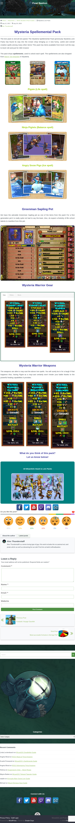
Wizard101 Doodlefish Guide (26, 752)
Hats (4, 295)
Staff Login (15, 818)
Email (4, 593)
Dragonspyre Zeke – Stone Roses (19, 770)
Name (4, 584)
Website (5, 601)
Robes (12, 295)
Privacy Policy (5, 818)
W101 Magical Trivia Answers (22, 757)
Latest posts (23, 536)
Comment (6, 566)
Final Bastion (39, 3)
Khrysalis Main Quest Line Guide (18, 778)
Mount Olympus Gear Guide (17, 783)
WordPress (12, 820)
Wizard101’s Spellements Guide (26, 761)
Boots (19, 295)
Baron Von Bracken (12, 57)
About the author (8, 536)
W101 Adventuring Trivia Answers (23, 765)
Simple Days (29, 820)
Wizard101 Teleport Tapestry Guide (24, 774)
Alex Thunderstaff (7, 26)
